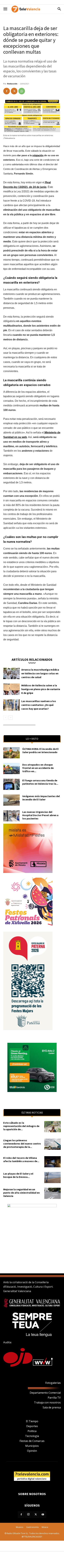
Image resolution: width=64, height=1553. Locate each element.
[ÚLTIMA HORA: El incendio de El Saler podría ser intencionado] (11, 753)
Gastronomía (32, 1527)
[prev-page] (5, 718)
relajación (37, 155)
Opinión (32, 1451)
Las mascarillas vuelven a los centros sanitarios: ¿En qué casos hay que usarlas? (38, 704)
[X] (14, 91)
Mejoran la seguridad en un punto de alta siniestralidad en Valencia (21, 1193)
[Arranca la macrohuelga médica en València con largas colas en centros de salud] (11, 673)
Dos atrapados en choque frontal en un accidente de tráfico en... (38, 768)
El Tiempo (32, 1421)
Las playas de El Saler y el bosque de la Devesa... (18, 1175)
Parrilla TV (54, 1397)
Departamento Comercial (45, 1392)
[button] (5, 9)
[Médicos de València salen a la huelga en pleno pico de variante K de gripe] (11, 689)
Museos (19, 1527)
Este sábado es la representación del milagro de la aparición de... (21, 1126)
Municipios (32, 1446)
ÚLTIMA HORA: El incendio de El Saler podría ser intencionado (40, 750)
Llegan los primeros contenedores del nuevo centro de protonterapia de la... (22, 1143)
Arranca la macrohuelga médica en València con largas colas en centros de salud (40, 673)
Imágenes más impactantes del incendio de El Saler (41, 797)
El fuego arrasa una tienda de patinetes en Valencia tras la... (40, 782)
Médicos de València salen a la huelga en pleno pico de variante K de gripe (40, 689)
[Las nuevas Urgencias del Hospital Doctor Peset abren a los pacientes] (11, 816)
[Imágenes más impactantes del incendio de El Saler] (11, 800)
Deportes (32, 1426)
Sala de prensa (52, 1407)
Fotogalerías (53, 1383)
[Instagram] (28, 1514)
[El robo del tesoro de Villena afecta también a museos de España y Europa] (52, 1161)
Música (45, 1527)
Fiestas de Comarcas (32, 1441)
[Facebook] (6, 91)
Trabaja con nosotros (47, 1402)
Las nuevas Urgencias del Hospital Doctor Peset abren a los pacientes (40, 815)
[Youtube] (43, 1514)
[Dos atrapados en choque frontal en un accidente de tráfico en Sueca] (11, 768)
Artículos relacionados (32, 659)
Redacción (12, 83)
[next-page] (11, 718)
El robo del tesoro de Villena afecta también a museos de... (21, 1159)
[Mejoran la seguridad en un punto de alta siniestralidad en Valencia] (52, 1193)
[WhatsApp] (21, 91)
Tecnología (32, 1436)
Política (32, 1431)
